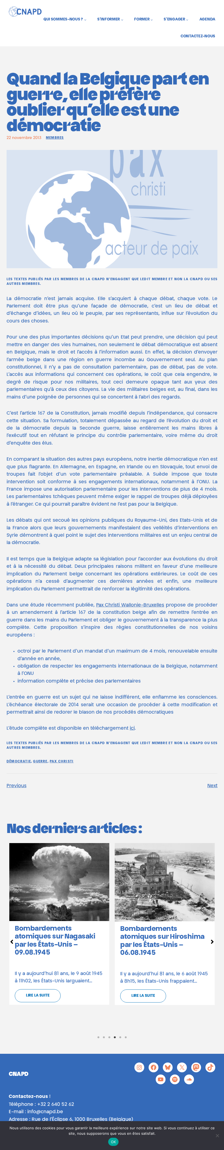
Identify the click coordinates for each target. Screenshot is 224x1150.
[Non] (217, 1135)
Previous (16, 786)
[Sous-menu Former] (152, 20)
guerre (40, 761)
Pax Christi (61, 761)
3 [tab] (109, 1037)
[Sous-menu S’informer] (122, 20)
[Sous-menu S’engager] (187, 20)
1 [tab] (98, 1037)
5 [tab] (120, 1037)
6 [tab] (125, 1037)
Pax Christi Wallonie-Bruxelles (130, 605)
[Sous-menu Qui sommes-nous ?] (85, 20)
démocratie (19, 761)
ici (132, 728)
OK (113, 1142)
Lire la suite (37, 996)
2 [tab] (104, 1037)
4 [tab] (114, 1037)
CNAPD (18, 1074)
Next (212, 786)
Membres (55, 138)
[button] (12, 942)
